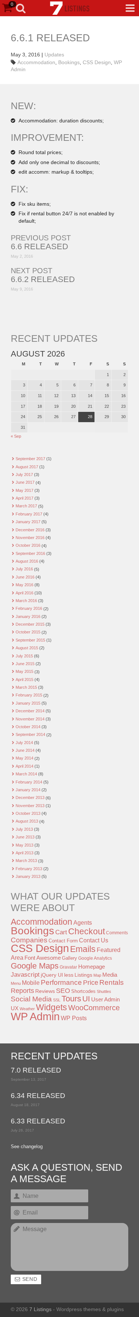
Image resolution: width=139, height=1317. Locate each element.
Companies (29, 940)
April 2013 (24, 853)
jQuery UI (52, 975)
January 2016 (28, 616)
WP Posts (74, 1018)
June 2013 (25, 837)
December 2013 (30, 797)
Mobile (31, 982)
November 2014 (30, 719)
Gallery (69, 958)
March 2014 (26, 774)
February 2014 (29, 782)
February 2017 (29, 514)
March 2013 (26, 860)
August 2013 (27, 821)
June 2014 (25, 750)
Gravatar (68, 967)
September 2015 (30, 640)
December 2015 (30, 624)
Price (90, 982)
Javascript (25, 974)
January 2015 (28, 703)
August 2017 (27, 467)
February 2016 (29, 608)
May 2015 (24, 671)
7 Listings (40, 1309)
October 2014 (28, 726)
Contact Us (93, 940)
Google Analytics (95, 958)
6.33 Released (38, 1121)
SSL (56, 1000)
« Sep (16, 436)
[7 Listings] (69, 8)
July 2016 (24, 569)
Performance (61, 982)
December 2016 (30, 530)
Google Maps (35, 965)
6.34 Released (38, 1095)
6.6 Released (39, 247)
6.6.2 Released (43, 279)
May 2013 (24, 845)
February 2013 (29, 868)
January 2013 (28, 876)
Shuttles (104, 991)
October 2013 (28, 813)
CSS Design (97, 62)
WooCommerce (94, 1008)
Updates (54, 55)
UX (15, 1008)
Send (29, 1279)
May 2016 (24, 585)
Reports (22, 990)
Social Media (31, 999)
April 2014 (24, 766)
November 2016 (30, 537)
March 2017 (26, 506)
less (68, 975)
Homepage (91, 966)
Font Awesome (42, 958)
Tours (71, 998)
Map (97, 975)
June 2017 (25, 482)
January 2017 (28, 521)
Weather (27, 1009)
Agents (82, 922)
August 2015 (27, 648)
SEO (63, 990)
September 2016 (30, 553)
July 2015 (24, 656)
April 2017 (24, 498)
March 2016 (26, 600)
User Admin (105, 999)
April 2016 (24, 593)
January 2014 (28, 790)
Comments (117, 932)
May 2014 (24, 758)
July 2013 (24, 829)
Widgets (51, 1007)
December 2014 (30, 711)
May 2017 (24, 490)
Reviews (45, 991)
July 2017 (24, 474)
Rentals (111, 982)
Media (109, 975)
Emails (83, 949)
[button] (130, 8)
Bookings (69, 62)
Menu (16, 983)
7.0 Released (36, 1070)
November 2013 (30, 805)
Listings (83, 975)
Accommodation (36, 62)
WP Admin (35, 1016)
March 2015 (26, 687)
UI (86, 998)
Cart (61, 932)
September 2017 (30, 458)
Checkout (86, 931)
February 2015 (29, 695)
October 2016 (28, 545)
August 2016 (27, 561)
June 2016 (25, 577)
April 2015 (24, 679)
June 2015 (25, 663)
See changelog (27, 1146)
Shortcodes (83, 991)
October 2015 (28, 632)
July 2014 (24, 742)
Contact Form (63, 941)
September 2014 (30, 734)
